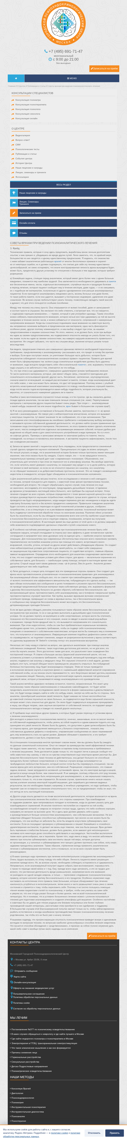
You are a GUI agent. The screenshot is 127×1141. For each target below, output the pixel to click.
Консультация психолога (27, 109)
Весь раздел (63, 184)
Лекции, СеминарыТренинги (29, 202)
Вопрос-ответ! (22, 140)
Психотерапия (18, 1121)
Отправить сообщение (25, 971)
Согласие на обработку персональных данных (36, 1008)
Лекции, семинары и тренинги (30, 172)
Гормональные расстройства (26, 1057)
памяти (112, 281)
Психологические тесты (27, 149)
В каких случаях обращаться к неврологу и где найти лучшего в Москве (47, 1034)
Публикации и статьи (26, 154)
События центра (23, 158)
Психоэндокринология (22, 1098)
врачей (57, 261)
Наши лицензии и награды (28, 168)
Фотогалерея (22, 177)
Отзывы (23, 233)
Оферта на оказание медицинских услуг (33, 988)
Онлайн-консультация (24, 982)
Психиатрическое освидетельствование (31, 1071)
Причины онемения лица (24, 1052)
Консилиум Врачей (21, 1088)
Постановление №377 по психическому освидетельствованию (43, 1029)
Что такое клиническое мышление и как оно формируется (41, 1048)
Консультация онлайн (26, 118)
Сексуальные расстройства (25, 1062)
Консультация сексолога (27, 114)
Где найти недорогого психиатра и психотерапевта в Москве (42, 1038)
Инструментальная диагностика (27, 1111)
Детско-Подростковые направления (29, 1066)
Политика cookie (21, 1003)
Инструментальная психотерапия (28, 1107)
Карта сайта (19, 976)
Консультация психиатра (28, 100)
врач (68, 406)
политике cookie (59, 1133)
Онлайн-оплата (27, 223)
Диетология (17, 1093)
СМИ (17, 144)
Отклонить (94, 1133)
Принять (115, 1133)
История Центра (23, 163)
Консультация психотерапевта (30, 104)
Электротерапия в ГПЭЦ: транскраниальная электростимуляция (44, 1043)
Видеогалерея (22, 135)
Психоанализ (18, 1116)
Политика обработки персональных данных (35, 997)
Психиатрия (17, 1102)
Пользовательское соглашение (29, 994)
